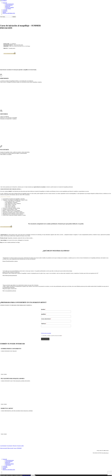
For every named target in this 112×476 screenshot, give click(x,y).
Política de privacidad (46, 333)
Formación (5, 459)
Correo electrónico (46, 318)
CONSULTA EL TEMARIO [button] (5, 196)
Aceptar (32, 475)
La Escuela (5, 466)
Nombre (43, 309)
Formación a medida (20, 445)
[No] (35, 475)
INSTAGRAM (19, 448)
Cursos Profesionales (3, 445)
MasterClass (7, 462)
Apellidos (43, 314)
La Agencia (5, 467)
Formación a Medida (9, 463)
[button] (10, 53)
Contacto (15, 448)
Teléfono (43, 323)
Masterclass (15, 445)
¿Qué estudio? (8, 465)
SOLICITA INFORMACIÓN (9, 469)
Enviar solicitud (45, 339)
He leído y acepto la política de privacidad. (52, 335)
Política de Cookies (27, 475)
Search (14, 16)
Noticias (4, 468)
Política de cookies (10, 448)
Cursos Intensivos (9, 445)
